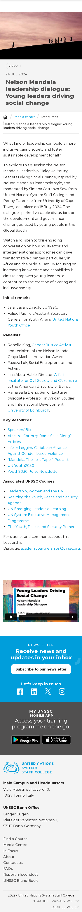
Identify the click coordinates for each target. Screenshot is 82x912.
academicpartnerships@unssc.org (50, 548)
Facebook (20, 691)
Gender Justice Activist (52, 345)
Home (5, 117)
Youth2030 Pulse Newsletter (33, 471)
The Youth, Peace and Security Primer (41, 527)
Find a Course (15, 839)
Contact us (13, 863)
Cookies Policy (65, 907)
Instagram (62, 691)
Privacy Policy (65, 901)
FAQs (8, 869)
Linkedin (34, 691)
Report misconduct (20, 874)
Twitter (48, 691)
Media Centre (15, 845)
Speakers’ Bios (20, 430)
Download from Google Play (25, 739)
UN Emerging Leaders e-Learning (37, 509)
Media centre (24, 117)
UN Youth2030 (21, 466)
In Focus (10, 851)
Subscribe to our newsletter (41, 669)
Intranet (39, 901)
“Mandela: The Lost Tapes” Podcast (38, 460)
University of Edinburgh (28, 410)
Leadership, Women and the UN (36, 491)
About (8, 857)
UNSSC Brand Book (20, 881)
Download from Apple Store (56, 739)
